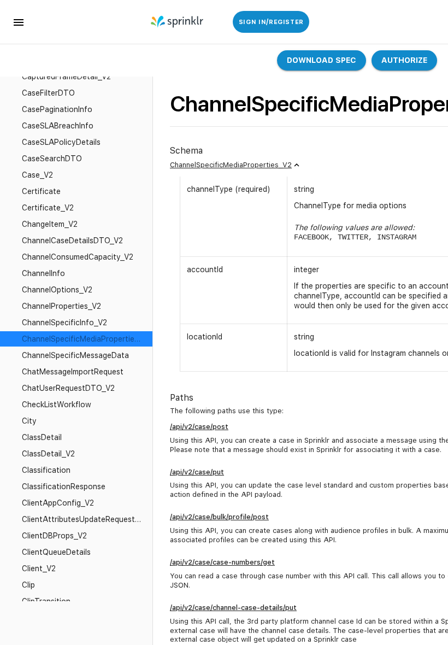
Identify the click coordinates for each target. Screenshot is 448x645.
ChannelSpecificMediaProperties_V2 (231, 165)
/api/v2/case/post (199, 427)
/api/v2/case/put (197, 472)
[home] (178, 22)
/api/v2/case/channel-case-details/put (233, 607)
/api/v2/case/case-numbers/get (222, 562)
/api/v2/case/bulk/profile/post (219, 517)
